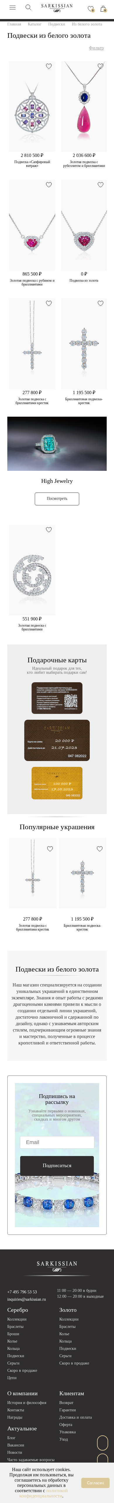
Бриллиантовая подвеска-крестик (84, 401)
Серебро (17, 1310)
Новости (14, 1452)
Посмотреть (57, 498)
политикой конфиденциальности (43, 1493)
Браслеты (15, 1326)
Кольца (13, 1348)
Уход (63, 1439)
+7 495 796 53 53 (22, 1292)
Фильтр (96, 47)
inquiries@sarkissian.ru (26, 1299)
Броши (13, 1334)
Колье (12, 1341)
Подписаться (57, 1165)
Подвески (15, 1356)
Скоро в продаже (22, 1370)
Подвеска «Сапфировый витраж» (32, 164)
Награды (14, 1417)
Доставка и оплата (75, 1417)
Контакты (15, 1410)
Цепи (12, 1378)
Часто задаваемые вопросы (30, 1460)
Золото (68, 1310)
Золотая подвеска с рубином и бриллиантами (32, 282)
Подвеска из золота (84, 281)
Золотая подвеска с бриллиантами (32, 627)
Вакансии (15, 1445)
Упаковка (67, 1432)
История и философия (26, 1403)
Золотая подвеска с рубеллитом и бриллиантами (84, 164)
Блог (11, 1438)
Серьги (13, 1363)
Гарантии (67, 1410)
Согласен (95, 1483)
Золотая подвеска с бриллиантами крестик (32, 401)
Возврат (66, 1403)
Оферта (65, 1424)
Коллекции (17, 1319)
